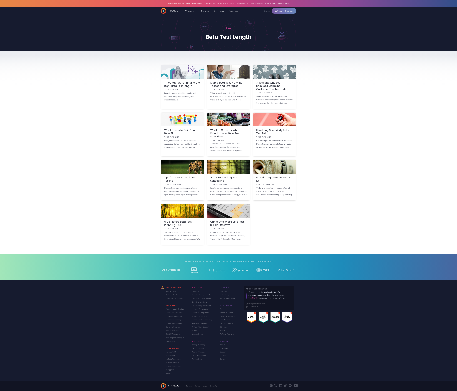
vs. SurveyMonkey (172, 363)
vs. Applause (170, 370)
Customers (224, 348)
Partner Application (227, 298)
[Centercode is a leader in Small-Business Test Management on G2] (287, 317)
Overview (195, 291)
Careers (223, 355)
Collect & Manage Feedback (202, 295)
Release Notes (197, 334)
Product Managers (172, 330)
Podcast (223, 330)
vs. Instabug (170, 355)
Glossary (223, 327)
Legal (205, 386)
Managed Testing (198, 345)
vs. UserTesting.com (173, 366)
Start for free (253, 298)
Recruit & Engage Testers (201, 298)
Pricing (194, 330)
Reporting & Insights (199, 302)
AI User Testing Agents (200, 316)
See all (168, 373)
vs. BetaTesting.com (173, 359)
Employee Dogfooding (174, 316)
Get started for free (284, 11)
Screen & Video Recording (202, 320)
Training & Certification (174, 298)
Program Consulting (199, 352)
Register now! (283, 3)
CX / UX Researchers (173, 334)
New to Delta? (171, 291)
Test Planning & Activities (201, 305)
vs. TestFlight (171, 352)
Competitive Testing (173, 320)
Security (213, 386)
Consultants (170, 341)
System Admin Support (200, 327)
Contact (223, 359)
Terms (197, 386)
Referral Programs (227, 334)
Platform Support (198, 348)
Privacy (189, 386)
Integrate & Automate (200, 309)
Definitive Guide (172, 295)
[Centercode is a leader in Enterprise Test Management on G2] (263, 317)
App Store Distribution (200, 323)
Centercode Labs (226, 323)
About (222, 345)
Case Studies (225, 320)
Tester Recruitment (199, 355)
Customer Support (172, 327)
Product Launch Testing (175, 309)
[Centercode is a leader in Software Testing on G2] (251, 317)
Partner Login (225, 295)
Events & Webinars (227, 316)
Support (223, 352)
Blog (222, 309)
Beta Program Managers (175, 338)
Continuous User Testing (175, 313)
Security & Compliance (200, 313)
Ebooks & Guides (226, 313)
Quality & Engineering (174, 323)
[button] (175, 11)
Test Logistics (197, 359)
